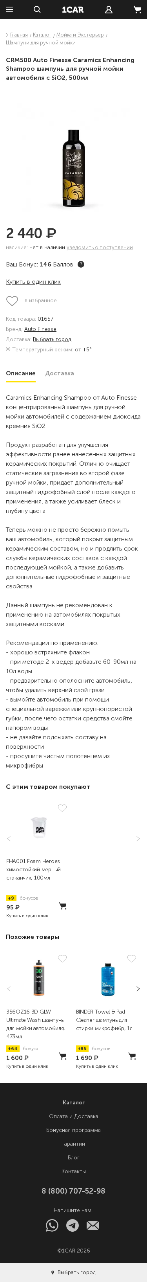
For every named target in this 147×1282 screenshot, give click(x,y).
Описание (21, 373)
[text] (109, 9)
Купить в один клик (33, 281)
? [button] (81, 264)
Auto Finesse (40, 329)
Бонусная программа (73, 1130)
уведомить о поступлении (100, 247)
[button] (135, 838)
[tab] (21, 373)
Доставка (59, 373)
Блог (74, 1157)
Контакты (74, 1171)
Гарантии (73, 1144)
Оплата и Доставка (73, 1116)
